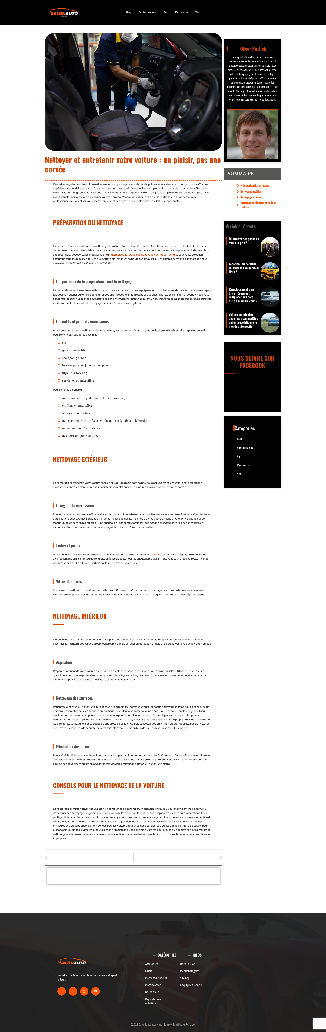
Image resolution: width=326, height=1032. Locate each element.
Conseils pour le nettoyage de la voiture (258, 205)
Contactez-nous (147, 12)
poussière (155, 554)
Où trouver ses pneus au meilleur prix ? (244, 240)
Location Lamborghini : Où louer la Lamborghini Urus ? (244, 268)
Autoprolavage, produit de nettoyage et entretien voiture (143, 254)
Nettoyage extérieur (251, 191)
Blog (128, 12)
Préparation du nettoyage (254, 185)
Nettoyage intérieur (251, 197)
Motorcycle (181, 12)
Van (197, 12)
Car (166, 12)
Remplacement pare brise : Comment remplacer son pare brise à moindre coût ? (243, 295)
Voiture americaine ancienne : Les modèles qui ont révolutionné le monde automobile (243, 320)
